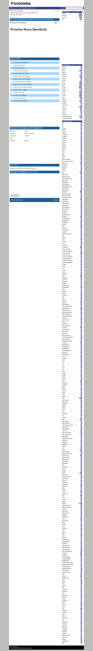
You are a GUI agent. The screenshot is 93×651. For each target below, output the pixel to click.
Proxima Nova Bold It (19, 98)
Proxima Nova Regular (16, 10)
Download (55, 200)
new (33, 8)
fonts (12, 8)
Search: (62, 8)
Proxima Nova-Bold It (16, 14)
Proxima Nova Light (19, 92)
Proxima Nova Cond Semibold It (22, 84)
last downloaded (25, 8)
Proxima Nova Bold (18, 68)
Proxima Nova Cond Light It (21, 73)
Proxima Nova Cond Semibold (22, 81)
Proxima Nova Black (19, 65)
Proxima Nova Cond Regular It (22, 79)
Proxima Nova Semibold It (20, 62)
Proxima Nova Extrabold (20, 90)
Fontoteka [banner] (21, 3)
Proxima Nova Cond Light (20, 70)
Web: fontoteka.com (14, 646)
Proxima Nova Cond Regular (21, 76)
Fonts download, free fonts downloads (21, 648)
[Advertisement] (34, 46)
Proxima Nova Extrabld (20, 101)
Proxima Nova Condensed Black (22, 87)
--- (10, 16)
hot (16, 8)
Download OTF (15, 195)
